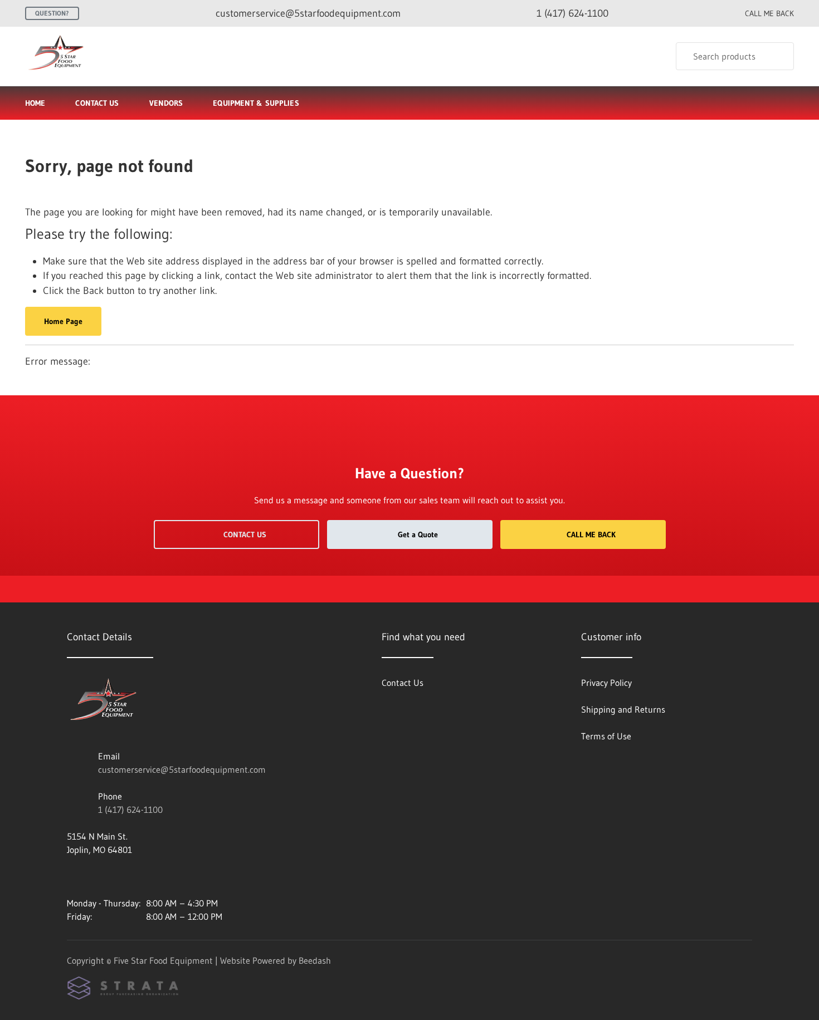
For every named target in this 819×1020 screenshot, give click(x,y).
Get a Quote (418, 534)
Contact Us (97, 103)
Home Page (63, 321)
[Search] (778, 56)
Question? (52, 13)
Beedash (315, 960)
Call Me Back (591, 534)
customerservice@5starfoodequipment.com (182, 769)
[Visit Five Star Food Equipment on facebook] (72, 876)
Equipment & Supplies (256, 103)
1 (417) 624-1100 (130, 809)
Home (35, 103)
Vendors (166, 103)
